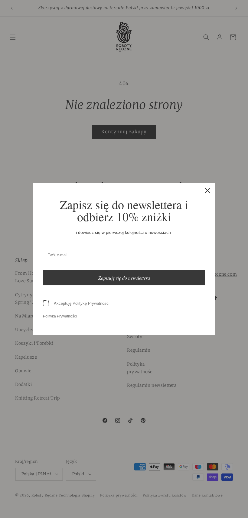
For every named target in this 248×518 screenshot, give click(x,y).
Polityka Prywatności (60, 316)
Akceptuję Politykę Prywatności (81, 303)
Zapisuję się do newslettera (124, 277)
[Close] (207, 190)
